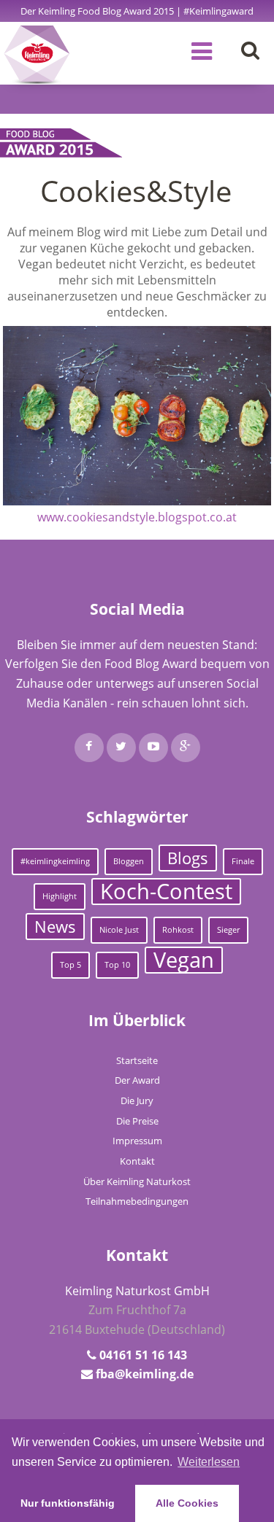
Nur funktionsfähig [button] (67, 1503)
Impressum (137, 1140)
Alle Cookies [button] (187, 1503)
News (55, 926)
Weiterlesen (209, 1462)
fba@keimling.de (145, 1374)
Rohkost (178, 930)
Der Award (137, 1080)
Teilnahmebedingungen (137, 1201)
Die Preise (137, 1120)
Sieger (228, 930)
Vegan (183, 960)
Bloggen (128, 861)
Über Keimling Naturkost (137, 1181)
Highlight (59, 896)
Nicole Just (119, 930)
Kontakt (137, 1161)
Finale (243, 861)
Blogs (187, 858)
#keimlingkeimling (55, 861)
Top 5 (70, 965)
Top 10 (117, 965)
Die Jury (137, 1100)
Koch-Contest (166, 891)
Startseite (137, 1060)
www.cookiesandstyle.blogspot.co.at (137, 517)
